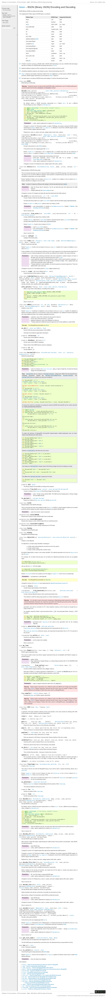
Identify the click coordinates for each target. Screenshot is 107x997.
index (104, 2)
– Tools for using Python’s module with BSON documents (41, 975)
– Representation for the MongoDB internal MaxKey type (39, 976)
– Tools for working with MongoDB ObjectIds (36, 979)
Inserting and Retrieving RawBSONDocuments (37, 982)
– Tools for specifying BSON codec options (37, 967)
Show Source (5, 22)
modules (100, 2)
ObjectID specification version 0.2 (59, 583)
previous (92, 2)
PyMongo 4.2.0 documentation (9, 2)
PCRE (32, 688)
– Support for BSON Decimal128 (34, 970)
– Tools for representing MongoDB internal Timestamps (39, 987)
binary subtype (46, 190)
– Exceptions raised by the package (35, 972)
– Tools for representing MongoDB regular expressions (38, 984)
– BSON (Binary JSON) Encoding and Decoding (39, 2)
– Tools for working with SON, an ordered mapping (36, 986)
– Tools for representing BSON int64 (33, 973)
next (96, 2)
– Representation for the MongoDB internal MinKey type (39, 978)
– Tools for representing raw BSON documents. (37, 981)
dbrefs (47, 325)
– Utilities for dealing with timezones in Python (36, 989)
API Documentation (21, 2)
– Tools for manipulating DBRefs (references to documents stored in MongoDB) (44, 969)
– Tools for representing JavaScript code (34, 966)
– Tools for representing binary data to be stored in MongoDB (40, 964)
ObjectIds (48, 579)
